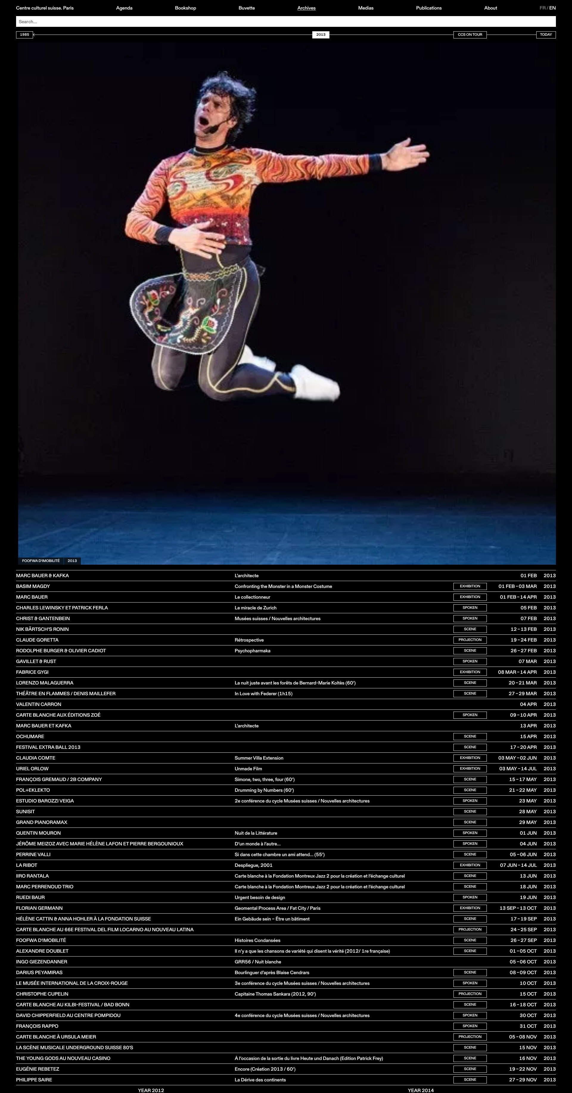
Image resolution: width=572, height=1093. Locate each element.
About (490, 8)
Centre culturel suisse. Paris (45, 8)
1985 (24, 34)
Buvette (247, 8)
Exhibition (470, 586)
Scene (470, 629)
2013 (70, 560)
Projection (469, 639)
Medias (366, 8)
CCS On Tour (470, 34)
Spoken (470, 607)
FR (543, 8)
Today (546, 34)
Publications (429, 8)
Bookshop (185, 8)
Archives (306, 8)
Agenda (124, 8)
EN (552, 8)
